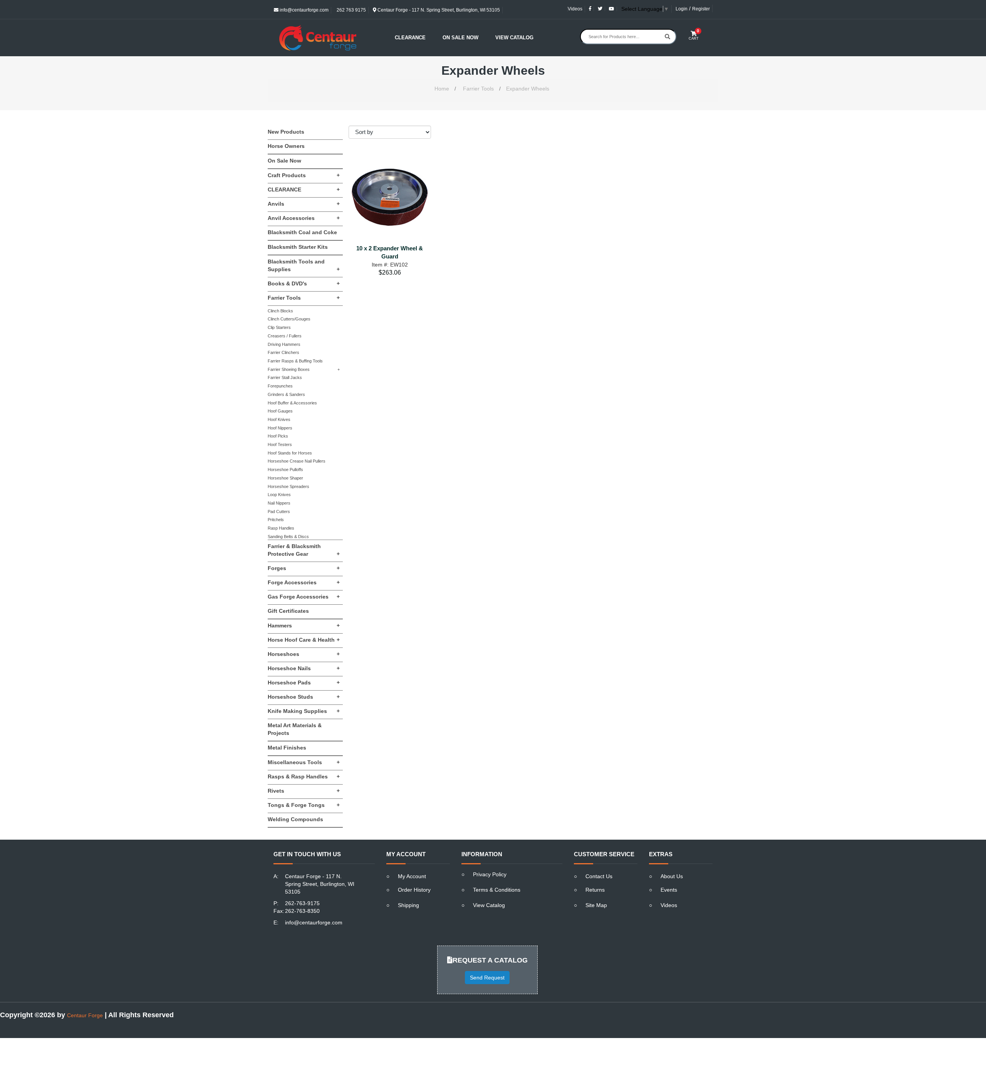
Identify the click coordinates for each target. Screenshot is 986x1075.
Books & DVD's (304, 283)
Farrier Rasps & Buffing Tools (295, 361)
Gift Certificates (288, 611)
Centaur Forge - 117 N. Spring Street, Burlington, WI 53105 (438, 10)
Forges (304, 568)
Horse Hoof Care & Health (304, 640)
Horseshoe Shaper (285, 478)
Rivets (304, 791)
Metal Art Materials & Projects (295, 729)
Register (701, 9)
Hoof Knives (279, 419)
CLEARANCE (304, 189)
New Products (286, 132)
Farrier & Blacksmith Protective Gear (304, 550)
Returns (595, 890)
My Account (412, 876)
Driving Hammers (284, 344)
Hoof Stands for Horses (290, 453)
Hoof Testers (280, 444)
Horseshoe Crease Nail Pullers (296, 461)
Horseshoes (304, 654)
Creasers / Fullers (285, 336)
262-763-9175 (302, 903)
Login (682, 9)
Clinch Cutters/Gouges (289, 319)
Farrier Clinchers (283, 352)
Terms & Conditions (496, 890)
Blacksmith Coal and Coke (302, 232)
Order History (414, 890)
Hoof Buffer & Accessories (292, 403)
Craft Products (304, 175)
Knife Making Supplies (304, 711)
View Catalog (514, 37)
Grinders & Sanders (286, 394)
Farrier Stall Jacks (285, 377)
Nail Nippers (279, 503)
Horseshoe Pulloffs (285, 469)
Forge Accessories (304, 582)
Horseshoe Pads (304, 682)
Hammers (304, 625)
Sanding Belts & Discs (288, 536)
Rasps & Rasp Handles (304, 776)
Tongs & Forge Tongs (304, 805)
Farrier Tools (478, 89)
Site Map (596, 905)
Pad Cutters (279, 511)
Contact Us (598, 876)
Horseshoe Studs (304, 697)
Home (441, 89)
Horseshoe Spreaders (288, 486)
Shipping (408, 905)
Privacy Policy (489, 874)
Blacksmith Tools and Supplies (304, 265)
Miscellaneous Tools (304, 762)
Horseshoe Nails (304, 668)
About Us (672, 876)
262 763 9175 (350, 10)
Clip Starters (279, 327)
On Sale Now (460, 37)
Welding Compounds (295, 819)
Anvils (304, 204)
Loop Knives (279, 494)
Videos (575, 9)
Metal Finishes (287, 748)
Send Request (487, 977)
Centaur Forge (85, 1015)
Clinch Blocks (280, 311)
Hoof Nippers (280, 428)
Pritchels (276, 519)
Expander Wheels (527, 89)
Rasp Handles (281, 528)
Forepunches (280, 386)
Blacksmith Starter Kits (298, 247)
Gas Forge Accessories (304, 597)
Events (669, 890)
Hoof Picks (278, 436)
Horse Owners (286, 146)
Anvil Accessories (304, 218)
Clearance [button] (410, 37)
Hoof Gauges (280, 411)
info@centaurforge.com (303, 10)
